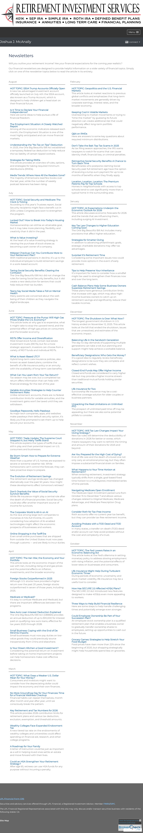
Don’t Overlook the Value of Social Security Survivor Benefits (33, 492)
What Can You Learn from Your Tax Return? (34, 375)
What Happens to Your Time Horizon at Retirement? (93, 470)
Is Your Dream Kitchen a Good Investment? (34, 648)
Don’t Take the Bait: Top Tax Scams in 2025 (95, 145)
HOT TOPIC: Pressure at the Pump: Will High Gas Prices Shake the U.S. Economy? (37, 318)
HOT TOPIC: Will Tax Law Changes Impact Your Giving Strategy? (97, 431)
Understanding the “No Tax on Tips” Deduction (36, 145)
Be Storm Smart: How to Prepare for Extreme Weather (35, 456)
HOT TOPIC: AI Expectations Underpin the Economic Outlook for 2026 (95, 209)
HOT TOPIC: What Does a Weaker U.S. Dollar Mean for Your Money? (34, 676)
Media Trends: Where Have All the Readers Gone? (37, 175)
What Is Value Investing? (24, 237)
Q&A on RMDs (79, 133)
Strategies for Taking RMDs (25, 160)
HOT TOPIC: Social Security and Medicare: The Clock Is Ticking (35, 200)
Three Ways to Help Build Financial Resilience (97, 603)
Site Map (4, 820)
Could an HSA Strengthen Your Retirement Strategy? (34, 762)
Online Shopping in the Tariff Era (28, 533)
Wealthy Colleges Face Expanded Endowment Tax (36, 726)
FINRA (106, 804)
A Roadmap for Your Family (25, 746)
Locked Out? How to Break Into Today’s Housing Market (37, 221)
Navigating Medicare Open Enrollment (93, 490)
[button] (133, 32)
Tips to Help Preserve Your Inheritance (93, 270)
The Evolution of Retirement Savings (30, 476)
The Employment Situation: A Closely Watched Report (36, 125)
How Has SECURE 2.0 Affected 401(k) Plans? (96, 588)
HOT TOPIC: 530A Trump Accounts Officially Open (37, 88)
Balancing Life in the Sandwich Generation (95, 340)
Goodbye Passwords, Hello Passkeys (30, 411)
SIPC (112, 804)
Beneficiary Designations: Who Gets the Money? (99, 355)
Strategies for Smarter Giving (88, 240)
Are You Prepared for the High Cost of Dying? (97, 454)
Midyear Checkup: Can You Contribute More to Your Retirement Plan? (36, 254)
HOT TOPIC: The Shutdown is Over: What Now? (98, 318)
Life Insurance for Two (84, 389)
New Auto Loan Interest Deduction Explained (35, 612)
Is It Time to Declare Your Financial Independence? (29, 111)
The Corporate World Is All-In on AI (29, 512)
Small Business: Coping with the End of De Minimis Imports (34, 631)
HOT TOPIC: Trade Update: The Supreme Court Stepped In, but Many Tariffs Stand (36, 439)
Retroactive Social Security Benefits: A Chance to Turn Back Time (99, 162)
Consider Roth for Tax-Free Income (91, 511)
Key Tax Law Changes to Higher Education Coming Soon (95, 226)
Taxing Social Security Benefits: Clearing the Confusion (34, 271)
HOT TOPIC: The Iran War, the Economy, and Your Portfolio (37, 559)
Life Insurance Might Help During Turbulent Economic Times (96, 572)
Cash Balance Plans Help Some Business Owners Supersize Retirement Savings (99, 286)
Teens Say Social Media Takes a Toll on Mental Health (35, 292)
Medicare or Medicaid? (22, 597)
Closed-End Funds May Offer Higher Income (96, 370)
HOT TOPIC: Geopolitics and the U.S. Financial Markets (97, 89)
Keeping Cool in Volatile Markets (90, 112)
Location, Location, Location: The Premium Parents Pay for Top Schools (95, 182)
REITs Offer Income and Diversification (31, 338)
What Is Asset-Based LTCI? (25, 356)
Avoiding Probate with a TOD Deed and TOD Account (96, 524)
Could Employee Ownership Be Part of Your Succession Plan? (96, 616)
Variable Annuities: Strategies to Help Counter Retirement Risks (35, 391)
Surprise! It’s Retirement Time (88, 255)
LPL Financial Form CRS (12, 799)
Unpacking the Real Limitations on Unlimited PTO (97, 405)
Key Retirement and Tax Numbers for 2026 (34, 710)
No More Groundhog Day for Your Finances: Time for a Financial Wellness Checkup (37, 694)
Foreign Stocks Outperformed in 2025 (31, 578)
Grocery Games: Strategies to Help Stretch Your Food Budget (98, 640)
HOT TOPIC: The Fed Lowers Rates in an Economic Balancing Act (94, 551)
